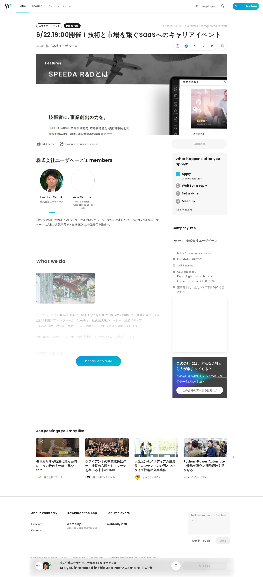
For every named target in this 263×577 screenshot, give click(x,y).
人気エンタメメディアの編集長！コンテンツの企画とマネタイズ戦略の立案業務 (155, 465)
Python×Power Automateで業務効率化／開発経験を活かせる (204, 465)
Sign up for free (246, 6)
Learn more (184, 210)
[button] (44, 513)
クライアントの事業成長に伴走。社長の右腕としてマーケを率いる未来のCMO (105, 465)
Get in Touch (201, 541)
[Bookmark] (222, 46)
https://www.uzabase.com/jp (194, 253)
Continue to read (98, 361)
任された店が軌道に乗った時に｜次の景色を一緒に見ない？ (56, 465)
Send (223, 541)
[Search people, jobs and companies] (223, 6)
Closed (199, 144)
